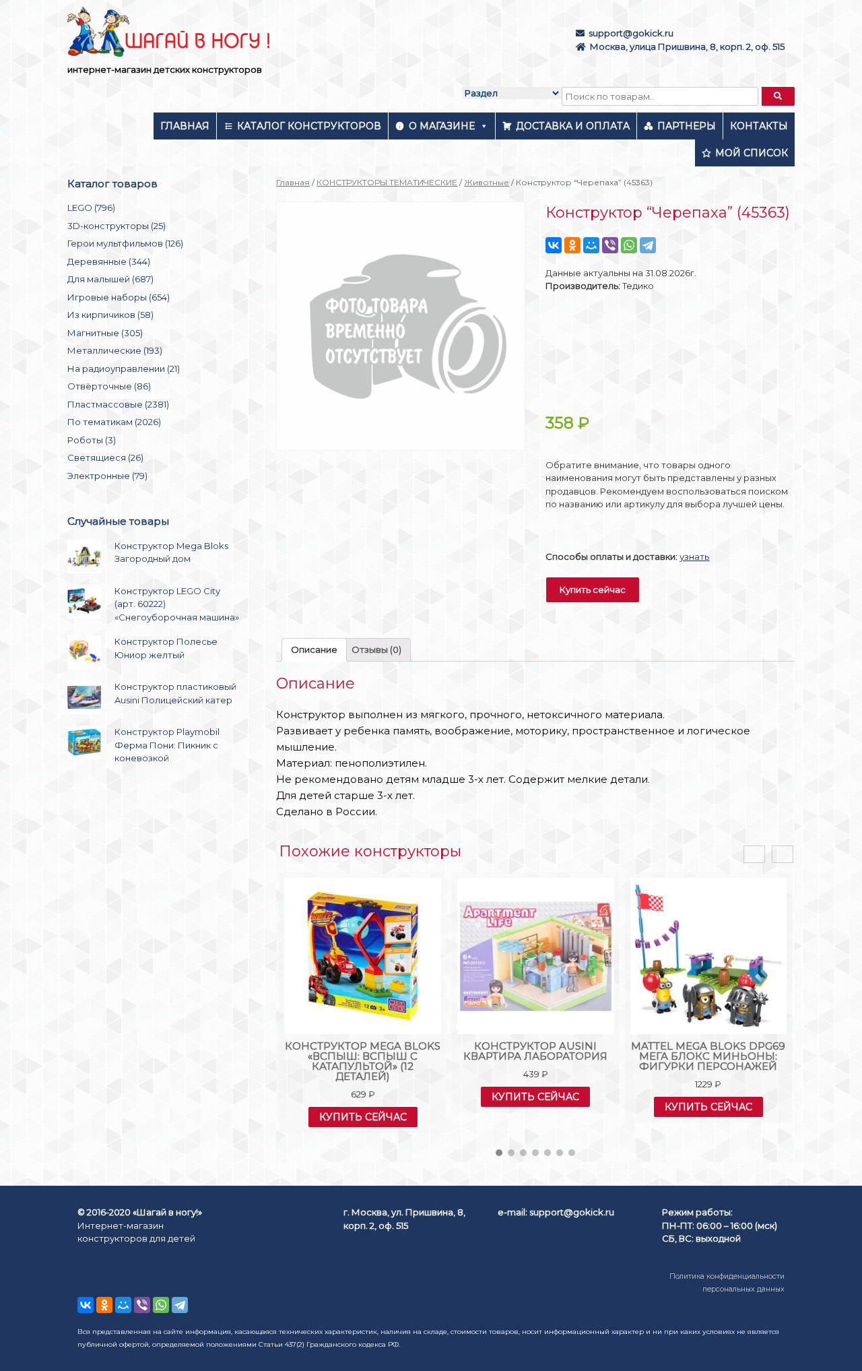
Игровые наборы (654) (118, 297)
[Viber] (610, 245)
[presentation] (754, 855)
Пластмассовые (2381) (118, 404)
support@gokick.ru (631, 33)
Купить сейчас (593, 589)
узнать (694, 556)
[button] (499, 1153)
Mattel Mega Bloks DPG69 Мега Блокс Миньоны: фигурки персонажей (708, 1056)
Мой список (751, 153)
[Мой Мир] (591, 245)
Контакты (759, 126)
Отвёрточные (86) (109, 386)
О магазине (442, 126)
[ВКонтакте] (553, 245)
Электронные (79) (107, 475)
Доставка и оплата (573, 126)
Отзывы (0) (376, 649)
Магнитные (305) (105, 332)
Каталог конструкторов (309, 126)
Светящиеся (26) (105, 457)
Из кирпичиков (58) (110, 314)
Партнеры (686, 126)
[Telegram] (648, 245)
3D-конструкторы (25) (116, 225)
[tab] (314, 650)
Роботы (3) (91, 440)
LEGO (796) (91, 207)
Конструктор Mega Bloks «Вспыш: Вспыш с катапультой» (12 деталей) (362, 1061)
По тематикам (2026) (114, 421)
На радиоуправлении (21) (123, 368)
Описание (314, 649)
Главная (184, 126)
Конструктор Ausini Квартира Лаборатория (535, 1051)
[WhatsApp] (629, 245)
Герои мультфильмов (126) (125, 243)
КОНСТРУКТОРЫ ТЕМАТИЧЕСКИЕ (387, 182)
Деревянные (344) (108, 261)
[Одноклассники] (572, 245)
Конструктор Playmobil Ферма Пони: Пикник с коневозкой (167, 744)
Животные (486, 182)
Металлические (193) (114, 350)
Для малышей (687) (110, 279)
